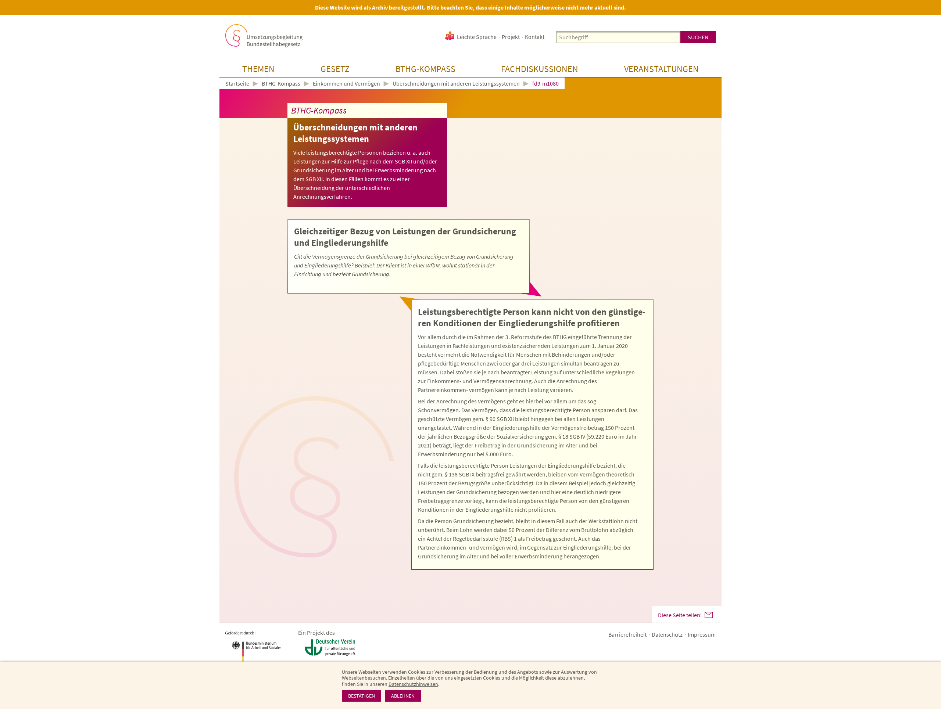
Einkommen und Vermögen (346, 83)
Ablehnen (403, 695)
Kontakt (534, 36)
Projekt (511, 36)
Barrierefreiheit (627, 634)
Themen (258, 69)
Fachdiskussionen (539, 69)
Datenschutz (667, 634)
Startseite (237, 83)
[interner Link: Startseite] (263, 35)
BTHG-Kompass (425, 69)
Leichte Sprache (477, 36)
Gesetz (335, 69)
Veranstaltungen (661, 69)
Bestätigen (361, 695)
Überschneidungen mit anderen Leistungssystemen (456, 83)
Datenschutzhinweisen (413, 684)
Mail (708, 615)
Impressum (702, 634)
